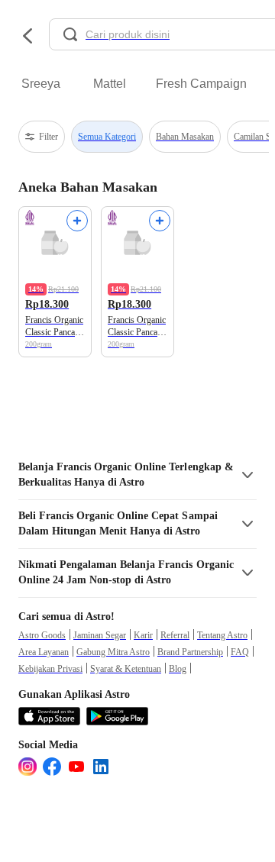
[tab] (40, 84)
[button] (137, 474)
